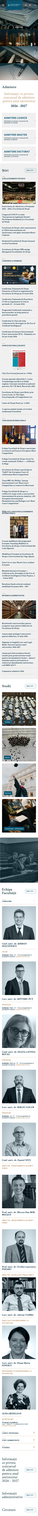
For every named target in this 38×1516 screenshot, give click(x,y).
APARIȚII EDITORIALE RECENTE (13, 345)
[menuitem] (26, 6)
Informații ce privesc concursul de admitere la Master (16, 139)
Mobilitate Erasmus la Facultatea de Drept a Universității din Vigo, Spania (18, 555)
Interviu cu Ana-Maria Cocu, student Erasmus (18, 563)
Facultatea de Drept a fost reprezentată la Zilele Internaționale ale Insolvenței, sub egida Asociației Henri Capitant (19, 231)
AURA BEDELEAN (11, 1413)
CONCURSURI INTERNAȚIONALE (14, 420)
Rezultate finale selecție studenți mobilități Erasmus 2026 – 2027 (16, 585)
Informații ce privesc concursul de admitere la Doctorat (16, 155)
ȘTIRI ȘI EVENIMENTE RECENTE (13, 179)
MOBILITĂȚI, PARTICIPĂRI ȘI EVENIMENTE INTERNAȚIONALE (17, 512)
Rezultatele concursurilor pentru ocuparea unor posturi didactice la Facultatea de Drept (17, 626)
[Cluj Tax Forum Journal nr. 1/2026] (19, 360)
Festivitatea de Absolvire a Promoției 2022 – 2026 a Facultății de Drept (18, 207)
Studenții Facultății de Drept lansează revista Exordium (18, 242)
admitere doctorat (17, 151)
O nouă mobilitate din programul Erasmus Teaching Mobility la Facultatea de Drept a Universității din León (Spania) (19, 545)
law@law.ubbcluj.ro (22, 957)
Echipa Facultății (9, 891)
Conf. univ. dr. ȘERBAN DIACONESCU (14, 945)
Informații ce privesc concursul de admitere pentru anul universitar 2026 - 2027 (10, 1470)
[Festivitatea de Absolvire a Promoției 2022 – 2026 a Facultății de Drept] (19, 193)
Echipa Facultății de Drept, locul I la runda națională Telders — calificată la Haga (18, 461)
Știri (5, 170)
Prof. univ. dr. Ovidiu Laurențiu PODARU (19, 1268)
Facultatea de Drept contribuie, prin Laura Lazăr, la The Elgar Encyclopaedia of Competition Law (18, 394)
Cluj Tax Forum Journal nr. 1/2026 (17, 373)
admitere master (15, 134)
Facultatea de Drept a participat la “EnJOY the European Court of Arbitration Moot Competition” (17, 472)
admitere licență (15, 118)
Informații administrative (12, 1495)
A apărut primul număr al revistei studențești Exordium (17, 410)
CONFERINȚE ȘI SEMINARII (12, 261)
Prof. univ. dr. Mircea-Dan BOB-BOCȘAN (18, 1213)
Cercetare (9, 1509)
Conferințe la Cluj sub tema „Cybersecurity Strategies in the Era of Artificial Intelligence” (18, 323)
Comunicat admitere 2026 (13, 671)
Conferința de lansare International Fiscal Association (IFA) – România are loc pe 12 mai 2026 (19, 334)
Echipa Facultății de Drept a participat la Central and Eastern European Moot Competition (19, 451)
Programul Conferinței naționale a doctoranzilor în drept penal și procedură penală (17, 312)
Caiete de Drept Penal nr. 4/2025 (16, 403)
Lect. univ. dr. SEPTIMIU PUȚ (17, 999)
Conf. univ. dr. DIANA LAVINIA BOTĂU (18, 1053)
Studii (6, 686)
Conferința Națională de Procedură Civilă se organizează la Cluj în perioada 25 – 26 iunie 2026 (17, 301)
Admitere (9, 87)
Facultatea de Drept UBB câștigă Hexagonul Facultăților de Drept (16, 250)
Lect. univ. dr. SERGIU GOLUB (18, 1107)
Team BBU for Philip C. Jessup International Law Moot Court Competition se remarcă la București (18, 483)
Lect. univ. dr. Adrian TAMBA (18, 1314)
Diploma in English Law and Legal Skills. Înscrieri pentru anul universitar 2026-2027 (17, 644)
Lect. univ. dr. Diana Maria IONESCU (16, 1364)
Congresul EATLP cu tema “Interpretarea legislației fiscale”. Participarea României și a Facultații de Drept (18, 218)
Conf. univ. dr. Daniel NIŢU (16, 1160)
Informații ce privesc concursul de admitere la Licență (16, 122)
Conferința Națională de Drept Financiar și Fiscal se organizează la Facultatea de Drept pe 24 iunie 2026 (17, 291)
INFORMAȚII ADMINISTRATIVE (13, 595)
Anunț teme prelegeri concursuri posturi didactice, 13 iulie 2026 (16, 635)
